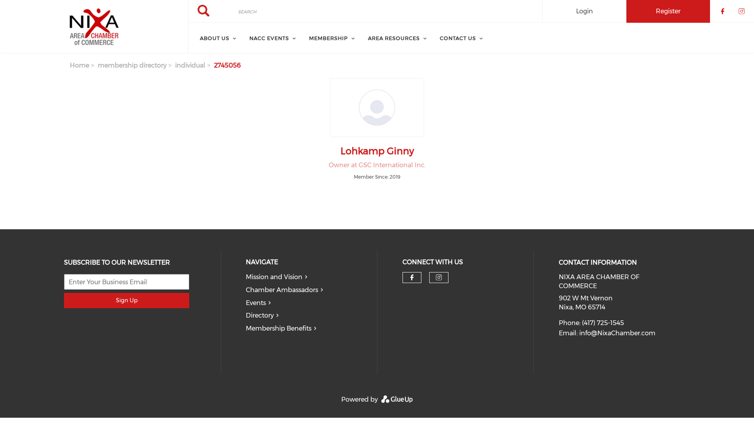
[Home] (94, 26)
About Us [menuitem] (214, 38)
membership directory (132, 65)
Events (256, 303)
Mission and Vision (274, 277)
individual (190, 65)
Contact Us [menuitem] (458, 38)
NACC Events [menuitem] (269, 38)
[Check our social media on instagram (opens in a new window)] (439, 277)
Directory (260, 315)
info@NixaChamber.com (617, 333)
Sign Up (126, 300)
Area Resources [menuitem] (394, 38)
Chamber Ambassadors (282, 290)
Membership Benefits (278, 328)
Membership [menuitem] (328, 38)
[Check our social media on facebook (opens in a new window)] (412, 277)
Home (79, 65)
